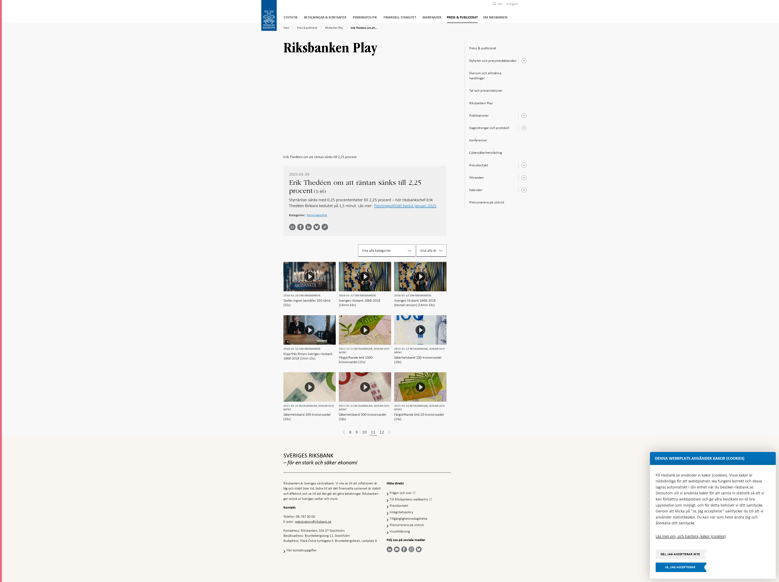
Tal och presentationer (485, 90)
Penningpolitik (365, 17)
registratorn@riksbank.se (313, 521)
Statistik (291, 17)
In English (512, 4)
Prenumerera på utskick (486, 202)
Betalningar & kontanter (325, 17)
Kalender (475, 190)
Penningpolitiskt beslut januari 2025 (405, 205)
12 (382, 432)
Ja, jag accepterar (680, 567)
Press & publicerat (462, 17)
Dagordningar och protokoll (489, 128)
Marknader (432, 17)
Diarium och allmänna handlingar (485, 75)
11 (373, 432)
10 (364, 432)
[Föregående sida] (344, 432)
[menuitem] (511, 4)
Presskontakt (478, 165)
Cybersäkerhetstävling (485, 152)
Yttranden (476, 177)
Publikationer (479, 115)
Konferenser (478, 140)
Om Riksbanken (495, 17)
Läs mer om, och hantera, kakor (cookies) (691, 536)
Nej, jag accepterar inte (680, 554)
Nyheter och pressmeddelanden (493, 60)
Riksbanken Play (481, 103)
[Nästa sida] (389, 432)
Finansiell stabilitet (400, 17)
